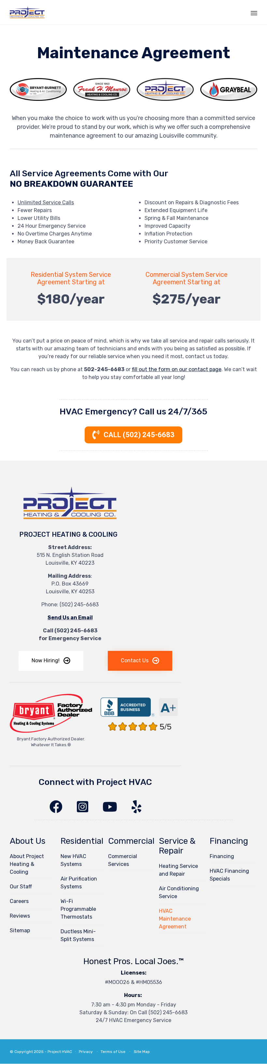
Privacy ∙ (90, 1051)
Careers (19, 901)
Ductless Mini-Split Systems (78, 935)
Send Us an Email (70, 617)
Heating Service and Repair (178, 870)
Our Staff (21, 886)
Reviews (20, 916)
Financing (222, 856)
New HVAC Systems (73, 860)
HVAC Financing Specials (229, 875)
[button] (51, 661)
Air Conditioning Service (179, 892)
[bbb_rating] (140, 733)
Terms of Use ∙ (116, 1051)
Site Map (142, 1051)
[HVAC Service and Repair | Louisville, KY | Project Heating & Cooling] (27, 12)
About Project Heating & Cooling (27, 864)
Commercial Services (122, 860)
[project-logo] (70, 521)
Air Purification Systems (79, 883)
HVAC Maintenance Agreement (175, 919)
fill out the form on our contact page (176, 369)
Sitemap (20, 930)
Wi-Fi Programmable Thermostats (78, 909)
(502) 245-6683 (79, 604)
